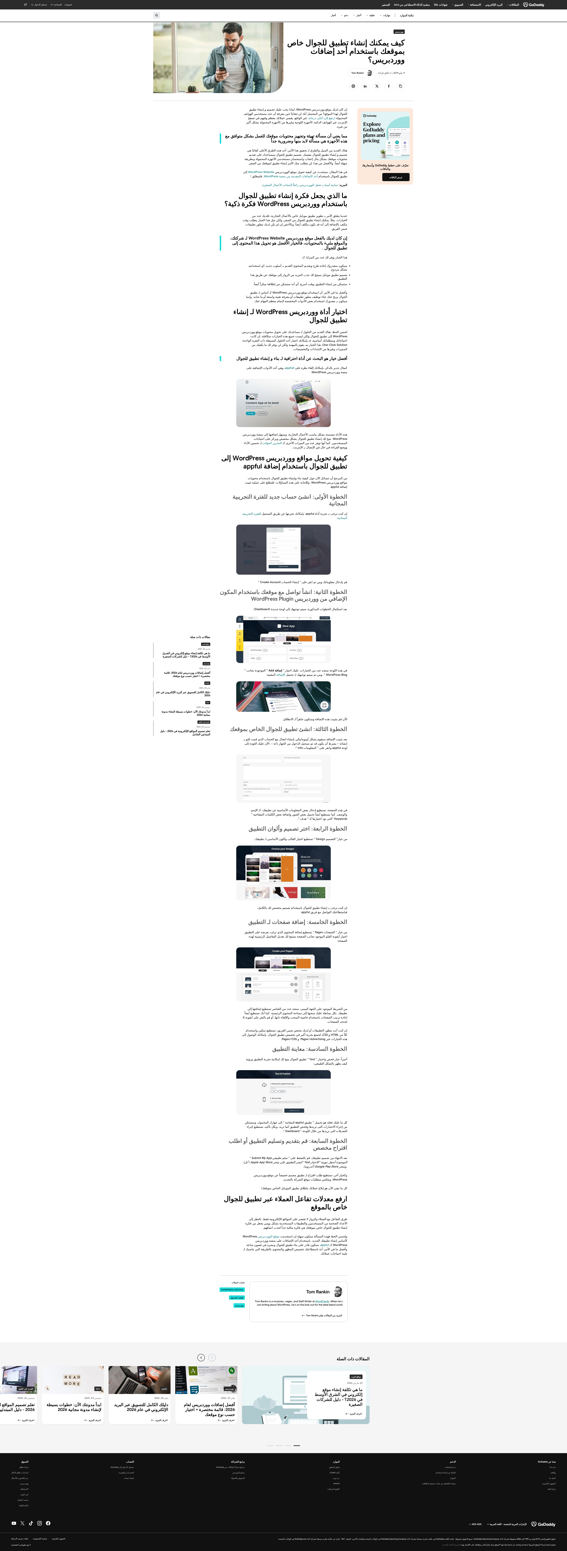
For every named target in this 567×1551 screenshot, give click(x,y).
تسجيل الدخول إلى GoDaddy (122, 1467)
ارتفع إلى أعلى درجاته (321, 118)
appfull (289, 367)
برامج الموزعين (238, 1473)
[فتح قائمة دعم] (341, 15)
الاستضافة (24, 1489)
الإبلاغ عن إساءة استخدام (446, 1473)
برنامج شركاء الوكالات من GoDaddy (230, 1467)
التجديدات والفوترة (126, 1473)
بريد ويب (336, 1478)
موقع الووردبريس (269, 1236)
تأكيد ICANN (335, 1473)
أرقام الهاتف (23, 1505)
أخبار (358, 15)
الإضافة (280, 674)
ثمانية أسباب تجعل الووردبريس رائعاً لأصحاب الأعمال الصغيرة (300, 185)
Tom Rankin (357, 73)
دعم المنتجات (450, 1467)
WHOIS (336, 1483)
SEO (207, 702)
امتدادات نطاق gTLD (20, 1473)
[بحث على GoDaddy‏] (156, 15)
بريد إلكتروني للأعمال (19, 1478)
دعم (346, 15)
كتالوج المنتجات (333, 1489)
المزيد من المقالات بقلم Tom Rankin (324, 1315)
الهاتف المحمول (236, 1298)
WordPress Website (261, 172)
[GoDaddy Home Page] (543, 1524)
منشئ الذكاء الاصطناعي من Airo (412, 4)
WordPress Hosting (232, 1290)
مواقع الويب (205, 644)
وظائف (553, 1473)
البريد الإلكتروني (493, 4)
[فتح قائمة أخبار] (354, 15)
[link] (389, 86)
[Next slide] (201, 1357)
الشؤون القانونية (549, 1483)
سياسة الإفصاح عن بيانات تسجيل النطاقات (439, 1483)
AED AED (477, 1524)
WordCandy (322, 1301)
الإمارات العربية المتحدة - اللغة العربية (508, 1524)
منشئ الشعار (23, 1500)
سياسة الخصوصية (40, 1539)
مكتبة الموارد (407, 15)
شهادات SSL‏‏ (441, 4)
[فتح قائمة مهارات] (381, 15)
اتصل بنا (552, 1478)
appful (325, 1245)
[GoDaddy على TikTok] (31, 1524)
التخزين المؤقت (272, 443)
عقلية (372, 15)
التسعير (386, 4)
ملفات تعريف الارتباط (19, 1539)
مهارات (386, 15)
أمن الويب (24, 1494)
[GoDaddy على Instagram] (39, 1524)
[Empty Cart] (25, 5)
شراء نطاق (23, 1467)
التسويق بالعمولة (238, 1478)
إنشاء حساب (129, 1478)
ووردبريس (398, 32)
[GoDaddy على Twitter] (22, 1524)
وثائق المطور (334, 1467)
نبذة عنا (553, 1467)
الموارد (453, 1478)
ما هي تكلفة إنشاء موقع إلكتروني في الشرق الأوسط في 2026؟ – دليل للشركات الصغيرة (338, 1397)
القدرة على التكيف (203, 722)
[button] (297, 1445)
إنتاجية (207, 683)
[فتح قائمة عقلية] (367, 15)
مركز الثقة (552, 1489)
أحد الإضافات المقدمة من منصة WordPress (291, 176)
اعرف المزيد (356, 1413)
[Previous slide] (212, 1357)
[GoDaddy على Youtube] (14, 1524)
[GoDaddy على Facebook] (48, 1524)
